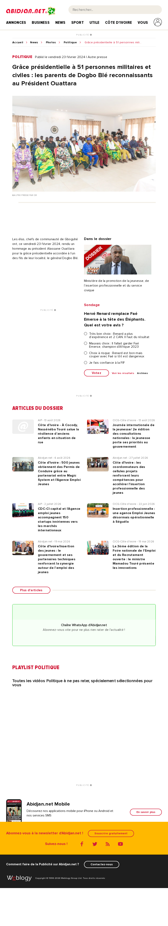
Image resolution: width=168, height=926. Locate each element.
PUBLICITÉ (83, 35)
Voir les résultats (123, 373)
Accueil (17, 42)
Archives (142, 373)
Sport (77, 22)
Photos (51, 42)
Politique (70, 42)
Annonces (16, 22)
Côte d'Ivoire (118, 22)
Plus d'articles (31, 590)
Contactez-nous (102, 864)
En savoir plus (145, 812)
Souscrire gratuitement (110, 833)
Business (41, 22)
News (60, 22)
